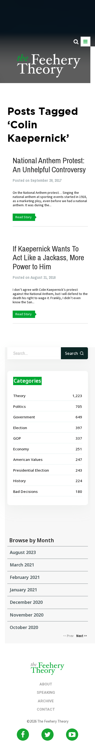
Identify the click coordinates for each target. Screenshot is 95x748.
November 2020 (26, 615)
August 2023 (23, 552)
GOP (17, 438)
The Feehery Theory (49, 68)
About (45, 684)
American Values (28, 459)
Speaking (46, 692)
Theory (19, 395)
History (19, 480)
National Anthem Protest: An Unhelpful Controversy (49, 165)
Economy (21, 448)
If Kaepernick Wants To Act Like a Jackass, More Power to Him (48, 257)
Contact (46, 709)
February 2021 (25, 577)
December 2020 (26, 602)
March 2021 (22, 565)
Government (24, 416)
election (20, 427)
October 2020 (24, 627)
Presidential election (31, 470)
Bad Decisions (25, 491)
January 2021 (23, 590)
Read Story (23, 217)
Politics (19, 406)
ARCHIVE (46, 701)
